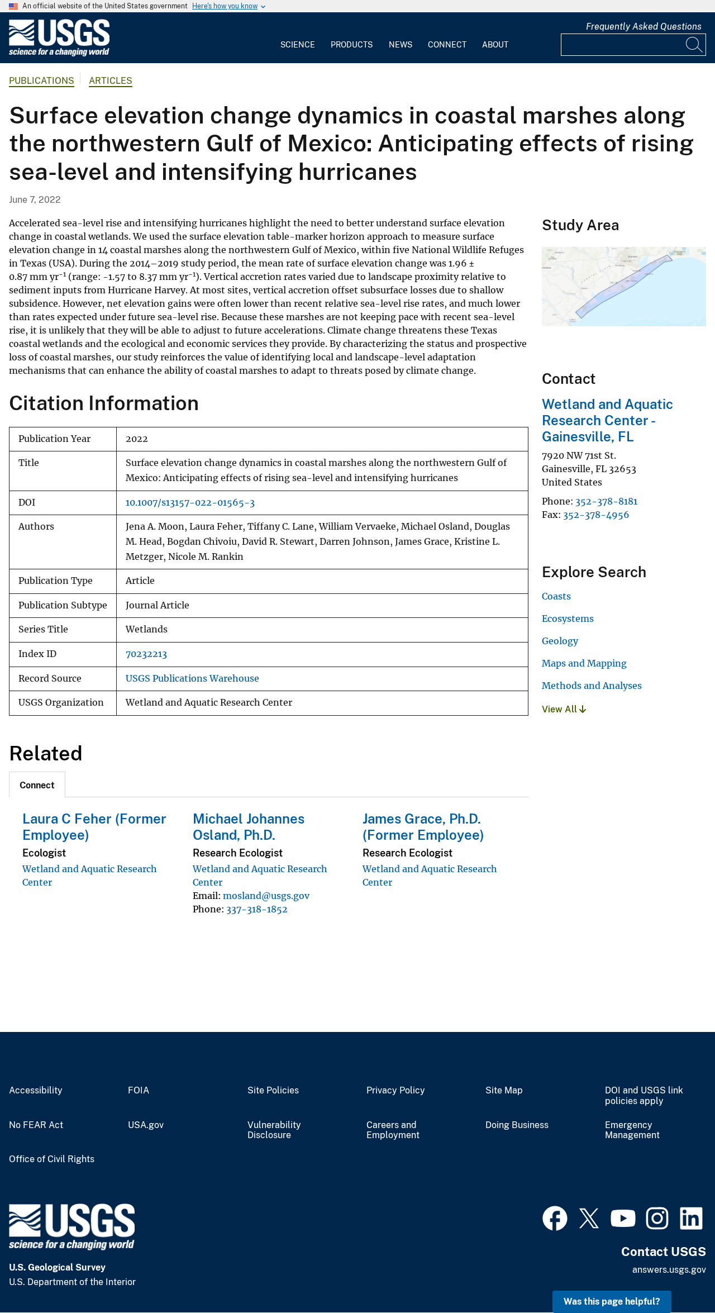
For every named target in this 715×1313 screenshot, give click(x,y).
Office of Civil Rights (51, 1159)
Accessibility (36, 1091)
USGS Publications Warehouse (192, 678)
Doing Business (517, 1125)
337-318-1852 (257, 909)
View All (560, 709)
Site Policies (273, 1091)
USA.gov (146, 1125)
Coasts (556, 596)
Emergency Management (632, 1130)
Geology (560, 640)
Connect (447, 44)
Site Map (504, 1091)
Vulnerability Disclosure (274, 1130)
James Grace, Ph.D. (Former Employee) (423, 827)
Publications (41, 80)
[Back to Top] (674, 1272)
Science (297, 44)
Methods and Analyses (592, 685)
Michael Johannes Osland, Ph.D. (248, 827)
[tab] (37, 784)
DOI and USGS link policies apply (644, 1096)
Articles (110, 80)
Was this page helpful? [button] (612, 1301)
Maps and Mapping (584, 663)
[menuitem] (298, 38)
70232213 (146, 654)
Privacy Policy (395, 1091)
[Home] (59, 54)
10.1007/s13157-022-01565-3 (190, 502)
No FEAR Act (36, 1125)
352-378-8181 (606, 501)
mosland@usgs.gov (266, 895)
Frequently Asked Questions (644, 26)
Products (352, 44)
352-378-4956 (596, 514)
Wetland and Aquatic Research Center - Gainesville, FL (607, 420)
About (495, 44)
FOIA (138, 1091)
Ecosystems (568, 618)
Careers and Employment (393, 1130)
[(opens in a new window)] (555, 1216)
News (400, 44)
